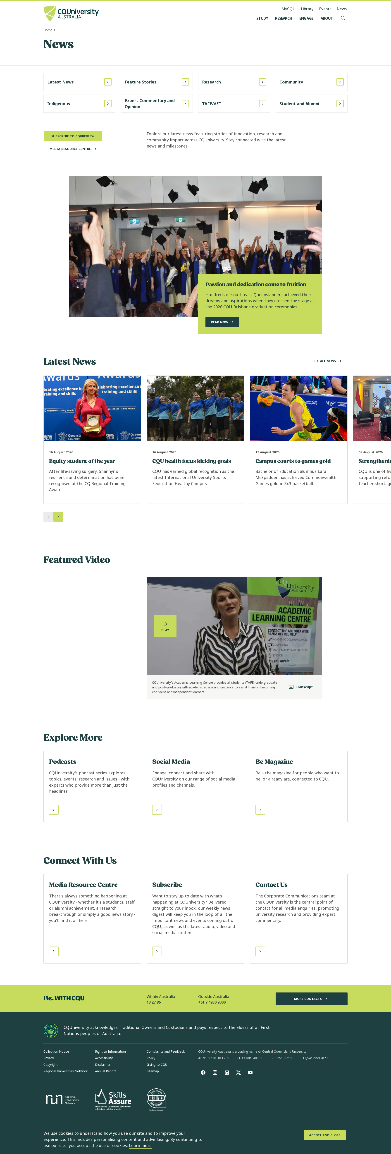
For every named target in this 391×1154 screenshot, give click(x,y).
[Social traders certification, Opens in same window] (156, 1100)
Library (307, 8)
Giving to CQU (157, 1064)
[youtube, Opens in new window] (250, 1073)
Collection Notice (56, 1051)
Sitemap (153, 1071)
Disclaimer (102, 1064)
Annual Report (105, 1071)
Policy (151, 1058)
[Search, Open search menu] (343, 18)
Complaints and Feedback (166, 1051)
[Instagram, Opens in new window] (215, 1073)
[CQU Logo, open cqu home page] (71, 14)
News (342, 8)
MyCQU (288, 8)
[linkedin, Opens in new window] (227, 1073)
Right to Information (110, 1051)
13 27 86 (154, 1002)
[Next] (58, 517)
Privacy (48, 1058)
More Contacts (308, 999)
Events (325, 8)
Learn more (140, 1145)
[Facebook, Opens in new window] (203, 1073)
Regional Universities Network (65, 1071)
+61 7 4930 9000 (212, 1002)
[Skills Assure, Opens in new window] (113, 1100)
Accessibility (104, 1058)
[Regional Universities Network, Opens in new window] (61, 1100)
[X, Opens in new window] (238, 1073)
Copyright (50, 1064)
